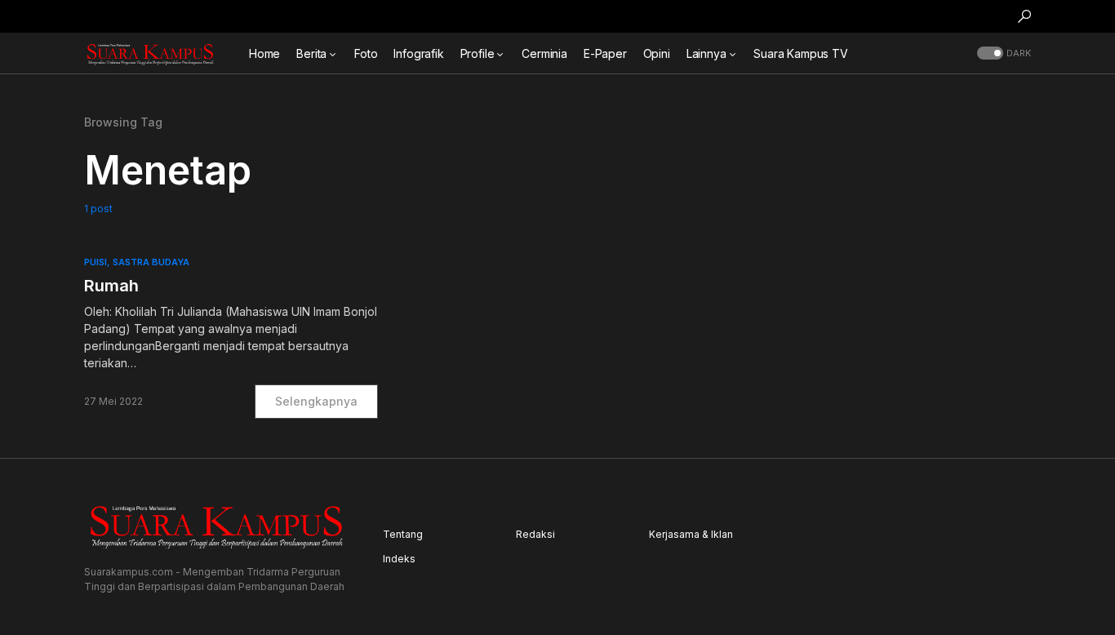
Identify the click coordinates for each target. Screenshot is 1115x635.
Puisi (95, 262)
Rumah (111, 285)
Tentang (403, 534)
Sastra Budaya (151, 262)
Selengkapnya (316, 401)
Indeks (399, 559)
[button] (1024, 16)
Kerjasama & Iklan (691, 534)
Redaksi (535, 534)
